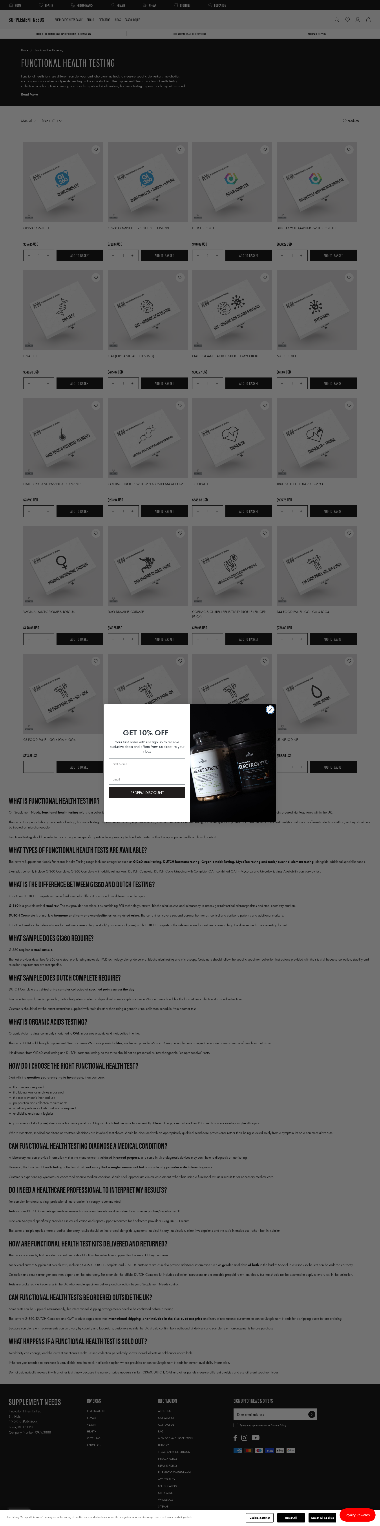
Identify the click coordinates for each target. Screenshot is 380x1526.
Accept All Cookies (322, 1518)
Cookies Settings (260, 1518)
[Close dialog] (270, 710)
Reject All (291, 1518)
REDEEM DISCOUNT (147, 792)
